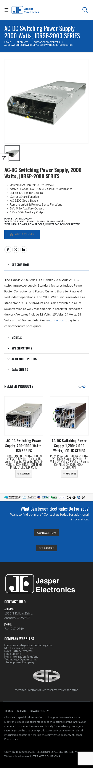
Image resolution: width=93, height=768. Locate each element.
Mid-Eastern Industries (18, 648)
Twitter (15, 249)
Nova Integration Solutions (21, 656)
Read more (25, 473)
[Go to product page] (24, 416)
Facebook (7, 249)
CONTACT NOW (46, 532)
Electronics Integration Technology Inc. (28, 645)
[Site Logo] (25, 10)
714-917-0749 (14, 628)
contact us (56, 320)
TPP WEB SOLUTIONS (46, 756)
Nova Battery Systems (18, 651)
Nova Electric (12, 653)
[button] (7, 10)
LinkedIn (23, 249)
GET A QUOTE (24, 234)
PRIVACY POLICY (39, 710)
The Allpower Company (19, 662)
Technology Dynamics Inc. (20, 659)
